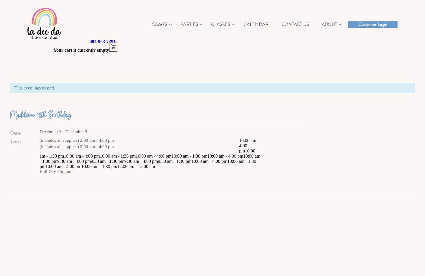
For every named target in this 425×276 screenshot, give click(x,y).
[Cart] (113, 47)
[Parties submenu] (201, 24)
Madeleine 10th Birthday (40, 114)
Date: (15, 133)
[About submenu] (339, 24)
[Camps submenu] (170, 24)
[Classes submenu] (233, 24)
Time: (15, 141)
